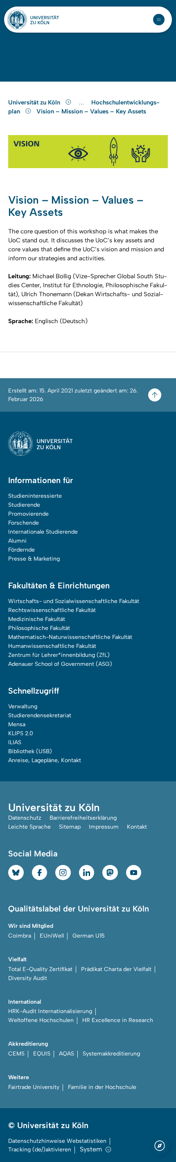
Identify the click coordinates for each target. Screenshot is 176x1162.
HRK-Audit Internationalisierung (50, 1011)
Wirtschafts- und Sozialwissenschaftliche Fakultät (73, 601)
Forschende (23, 522)
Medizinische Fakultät (36, 619)
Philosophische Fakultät (39, 628)
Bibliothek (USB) (30, 751)
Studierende (24, 504)
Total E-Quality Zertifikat (40, 969)
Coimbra (19, 935)
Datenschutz (24, 817)
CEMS (16, 1053)
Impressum (104, 826)
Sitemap (70, 826)
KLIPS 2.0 (20, 733)
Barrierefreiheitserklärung (83, 817)
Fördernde (21, 549)
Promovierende (28, 513)
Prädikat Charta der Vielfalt (116, 969)
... (82, 102)
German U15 (88, 935)
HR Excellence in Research (117, 1020)
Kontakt (137, 826)
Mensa (16, 724)
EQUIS (41, 1053)
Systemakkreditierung (111, 1053)
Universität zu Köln (35, 102)
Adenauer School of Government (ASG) (60, 664)
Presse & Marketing (34, 558)
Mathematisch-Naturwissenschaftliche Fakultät (70, 637)
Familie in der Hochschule (102, 1087)
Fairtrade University (33, 1087)
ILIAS (14, 742)
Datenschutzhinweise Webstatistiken (57, 1141)
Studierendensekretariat (39, 715)
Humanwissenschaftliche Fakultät (52, 646)
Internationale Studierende (43, 531)
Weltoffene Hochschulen (41, 1020)
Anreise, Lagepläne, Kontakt (44, 760)
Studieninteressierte (35, 495)
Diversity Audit (27, 978)
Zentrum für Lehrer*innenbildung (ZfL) (59, 655)
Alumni (17, 540)
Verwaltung (22, 706)
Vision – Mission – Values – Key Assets (91, 111)
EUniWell (52, 935)
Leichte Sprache (29, 826)
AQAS (66, 1053)
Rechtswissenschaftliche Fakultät (52, 610)
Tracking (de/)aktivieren (39, 1149)
